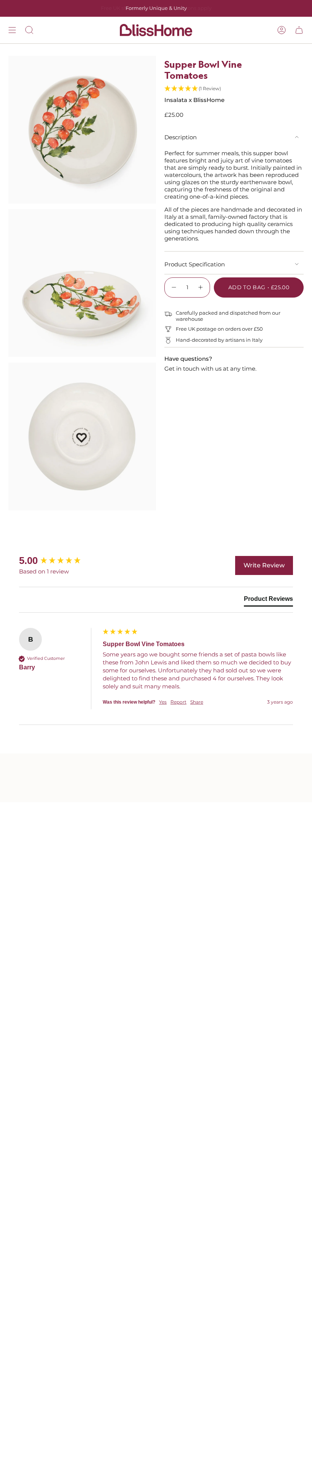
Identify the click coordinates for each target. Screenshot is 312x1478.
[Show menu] (12, 30)
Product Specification (194, 264)
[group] (59, 560)
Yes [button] (163, 702)
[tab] (268, 600)
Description (180, 137)
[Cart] (299, 30)
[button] (234, 89)
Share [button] (196, 702)
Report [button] (178, 702)
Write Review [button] (264, 565)
